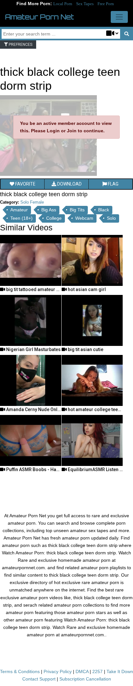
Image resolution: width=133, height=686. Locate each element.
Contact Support (39, 678)
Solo (111, 218)
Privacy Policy (58, 671)
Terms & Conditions (20, 671)
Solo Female (32, 202)
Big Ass (48, 209)
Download (69, 184)
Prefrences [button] (20, 44)
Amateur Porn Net (39, 17)
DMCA (82, 671)
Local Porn (62, 3)
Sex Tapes (85, 3)
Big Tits (77, 209)
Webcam (84, 218)
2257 (97, 671)
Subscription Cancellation (85, 678)
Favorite (25, 184)
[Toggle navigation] (119, 17)
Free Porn (105, 3)
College (54, 218)
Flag (112, 184)
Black (103, 209)
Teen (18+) (21, 218)
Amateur (19, 209)
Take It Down (120, 671)
